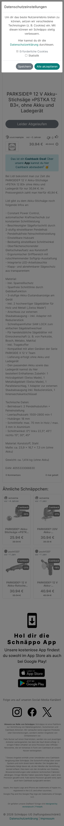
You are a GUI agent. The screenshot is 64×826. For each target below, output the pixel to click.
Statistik (34, 55)
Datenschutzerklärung (24, 44)
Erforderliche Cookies (34, 51)
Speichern (24, 66)
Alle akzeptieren (47, 66)
